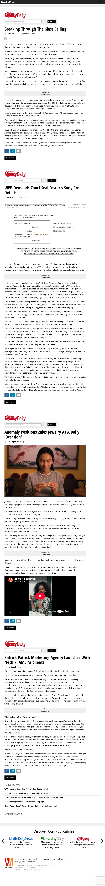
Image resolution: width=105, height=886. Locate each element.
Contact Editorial (44, 859)
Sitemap (63, 859)
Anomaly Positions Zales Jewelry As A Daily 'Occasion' (26, 793)
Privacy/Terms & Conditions (25, 862)
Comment (10, 158)
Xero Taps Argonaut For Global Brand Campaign (24, 802)
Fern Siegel (11, 442)
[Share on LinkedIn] (12, 151)
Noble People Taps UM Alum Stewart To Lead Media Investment (30, 806)
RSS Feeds (55, 859)
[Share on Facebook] (6, 151)
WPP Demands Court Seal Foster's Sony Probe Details (26, 789)
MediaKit (32, 859)
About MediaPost (21, 859)
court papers (29, 301)
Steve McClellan (13, 34)
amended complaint (67, 264)
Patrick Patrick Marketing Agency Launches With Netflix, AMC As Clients (34, 797)
